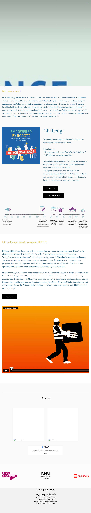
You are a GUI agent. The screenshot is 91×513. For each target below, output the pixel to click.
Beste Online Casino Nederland (45, 502)
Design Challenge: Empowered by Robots (29, 375)
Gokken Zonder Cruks (45, 496)
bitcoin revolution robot (28, 104)
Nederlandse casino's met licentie (71, 257)
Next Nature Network (61, 375)
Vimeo (76, 375)
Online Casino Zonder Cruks (45, 494)
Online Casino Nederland (45, 503)
